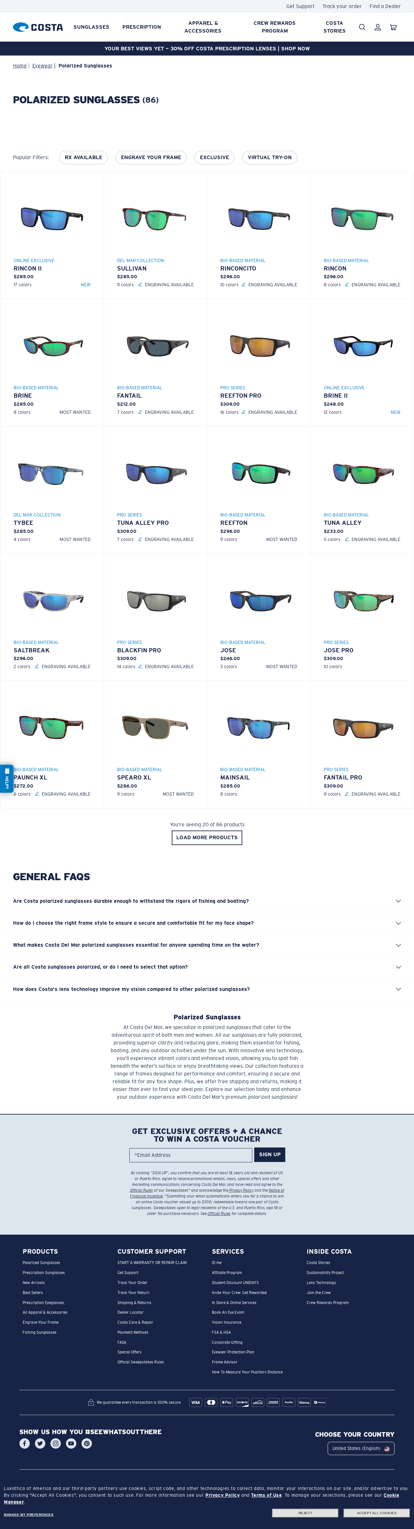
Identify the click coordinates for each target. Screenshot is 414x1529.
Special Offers (129, 1352)
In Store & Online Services (234, 1302)
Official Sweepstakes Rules (140, 1362)
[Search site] (362, 27)
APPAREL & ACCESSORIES (203, 27)
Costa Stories (334, 27)
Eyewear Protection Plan (233, 1352)
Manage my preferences (29, 1514)
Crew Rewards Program (275, 27)
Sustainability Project (325, 1272)
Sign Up (270, 1154)
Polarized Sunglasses (41, 1262)
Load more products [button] (207, 837)
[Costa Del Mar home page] (38, 26)
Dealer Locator (130, 1312)
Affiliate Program (227, 1272)
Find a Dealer (385, 6)
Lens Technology (321, 1282)
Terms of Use (266, 1495)
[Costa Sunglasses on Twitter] (40, 1443)
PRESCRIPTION (141, 27)
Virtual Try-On (270, 157)
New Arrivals (34, 1282)
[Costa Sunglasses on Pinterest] (87, 1443)
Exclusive (214, 157)
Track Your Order (132, 1282)
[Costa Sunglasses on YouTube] (71, 1443)
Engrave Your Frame (41, 1322)
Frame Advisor (224, 1362)
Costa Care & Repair (135, 1322)
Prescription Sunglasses (44, 1272)
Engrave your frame (151, 157)
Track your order (342, 6)
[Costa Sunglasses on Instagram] (55, 1443)
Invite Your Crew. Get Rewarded (239, 1292)
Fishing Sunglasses (40, 1332)
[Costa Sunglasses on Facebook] (24, 1443)
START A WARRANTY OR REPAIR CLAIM (152, 1262)
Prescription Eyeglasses (43, 1302)
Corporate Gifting (227, 1342)
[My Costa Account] (378, 27)
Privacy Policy (241, 1190)
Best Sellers (33, 1292)
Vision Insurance (226, 1322)
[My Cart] (393, 27)
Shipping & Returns (134, 1302)
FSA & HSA (221, 1332)
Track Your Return (133, 1292)
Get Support (300, 6)
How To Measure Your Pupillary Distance (247, 1372)
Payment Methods (132, 1332)
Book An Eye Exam (228, 1312)
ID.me (217, 1262)
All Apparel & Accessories (45, 1312)
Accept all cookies (377, 1513)
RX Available (83, 157)
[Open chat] (7, 779)
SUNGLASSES (91, 27)
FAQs (121, 1342)
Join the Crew (319, 1292)
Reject (305, 1513)
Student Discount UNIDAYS (235, 1282)
